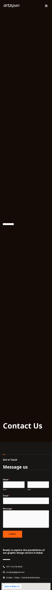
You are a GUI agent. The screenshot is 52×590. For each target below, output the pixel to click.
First (4, 490)
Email (6, 495)
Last (29, 490)
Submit (12, 534)
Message (8, 508)
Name (6, 479)
